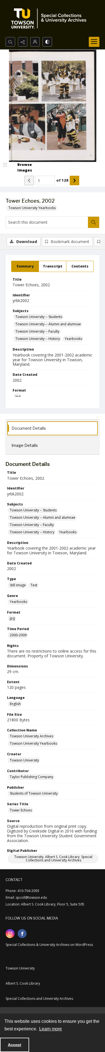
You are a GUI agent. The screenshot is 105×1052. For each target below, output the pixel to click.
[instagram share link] (10, 933)
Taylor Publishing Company (31, 776)
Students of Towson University (34, 793)
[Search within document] (93, 222)
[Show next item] (74, 180)
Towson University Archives (31, 736)
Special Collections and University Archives (39, 998)
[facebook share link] (22, 933)
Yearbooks (73, 338)
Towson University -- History (37, 338)
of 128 (62, 180)
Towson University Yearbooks (32, 207)
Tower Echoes (21, 810)
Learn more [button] (50, 1028)
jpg (17, 396)
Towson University (24, 760)
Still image (18, 585)
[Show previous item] (29, 180)
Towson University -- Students (38, 316)
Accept (14, 1044)
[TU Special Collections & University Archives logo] (50, 18)
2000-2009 (18, 635)
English (15, 703)
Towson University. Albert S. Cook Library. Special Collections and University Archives (53, 858)
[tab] (25, 266)
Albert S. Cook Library (23, 983)
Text (34, 585)
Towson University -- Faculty (37, 331)
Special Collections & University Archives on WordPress (49, 944)
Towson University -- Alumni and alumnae (48, 324)
